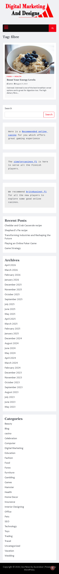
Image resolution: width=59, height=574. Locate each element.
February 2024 (12, 367)
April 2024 (10, 358)
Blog (7, 428)
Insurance (10, 502)
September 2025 (14, 299)
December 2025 (13, 284)
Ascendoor (38, 567)
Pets (7, 516)
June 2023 (10, 402)
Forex (8, 467)
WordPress (29, 570)
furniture (9, 472)
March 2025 (11, 323)
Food (9, 76)
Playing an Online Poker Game (20, 243)
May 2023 (10, 406)
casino (8, 433)
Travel (8, 541)
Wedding (9, 555)
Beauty (8, 423)
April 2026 (10, 265)
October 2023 (12, 382)
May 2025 (10, 314)
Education (10, 453)
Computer (10, 443)
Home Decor (11, 497)
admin (11, 84)
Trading (9, 536)
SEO (7, 521)
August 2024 (12, 343)
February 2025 (12, 328)
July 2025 (10, 304)
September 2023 (14, 387)
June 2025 (10, 309)
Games (8, 482)
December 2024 (13, 338)
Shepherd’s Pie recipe (16, 230)
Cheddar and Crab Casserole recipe (23, 225)
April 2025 (10, 318)
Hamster (9, 487)
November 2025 (13, 289)
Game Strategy (13, 248)
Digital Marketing (14, 448)
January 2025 (12, 333)
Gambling (10, 477)
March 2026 (11, 270)
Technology (11, 526)
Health (18, 76)
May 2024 (10, 353)
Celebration (11, 438)
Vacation (9, 550)
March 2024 (11, 362)
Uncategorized (12, 546)
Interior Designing (14, 506)
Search (8, 108)
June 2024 (10, 348)
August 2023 (11, 392)
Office (8, 511)
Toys (7, 531)
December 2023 (13, 372)
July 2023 (10, 397)
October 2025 (12, 294)
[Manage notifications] (52, 568)
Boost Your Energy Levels (21, 79)
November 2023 (13, 377)
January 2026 (12, 279)
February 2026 (12, 274)
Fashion (9, 458)
